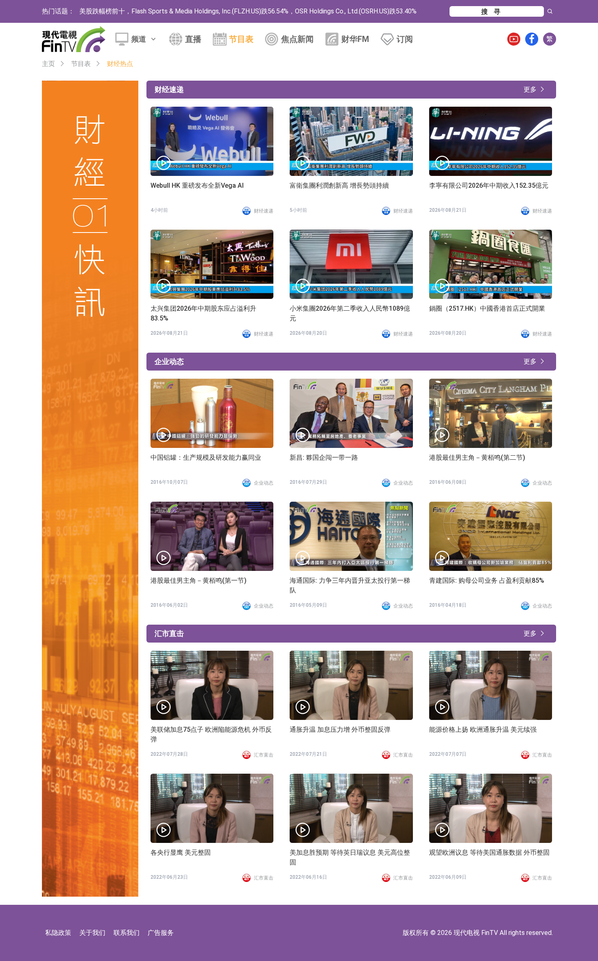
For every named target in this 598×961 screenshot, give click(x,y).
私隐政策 (58, 933)
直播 (193, 39)
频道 (138, 39)
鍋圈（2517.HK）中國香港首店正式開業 (487, 308)
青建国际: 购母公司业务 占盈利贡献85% (486, 580)
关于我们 (92, 933)
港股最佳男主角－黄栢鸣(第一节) (199, 580)
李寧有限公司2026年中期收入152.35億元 (488, 185)
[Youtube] (513, 39)
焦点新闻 (297, 39)
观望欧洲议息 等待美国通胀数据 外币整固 (489, 852)
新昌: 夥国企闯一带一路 (324, 457)
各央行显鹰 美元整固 (181, 852)
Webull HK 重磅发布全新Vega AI (197, 185)
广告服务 (161, 933)
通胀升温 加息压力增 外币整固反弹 (340, 729)
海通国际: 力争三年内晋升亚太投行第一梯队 (350, 585)
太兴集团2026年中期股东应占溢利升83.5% (203, 313)
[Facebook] (531, 39)
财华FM (355, 39)
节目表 (241, 39)
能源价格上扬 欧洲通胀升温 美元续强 (483, 729)
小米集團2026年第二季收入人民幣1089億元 (350, 313)
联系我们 (126, 933)
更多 (530, 89)
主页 (48, 64)
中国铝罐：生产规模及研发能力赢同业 (206, 457)
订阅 (405, 39)
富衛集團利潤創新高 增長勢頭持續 (339, 185)
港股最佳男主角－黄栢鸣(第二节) (477, 457)
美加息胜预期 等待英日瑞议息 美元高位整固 (350, 857)
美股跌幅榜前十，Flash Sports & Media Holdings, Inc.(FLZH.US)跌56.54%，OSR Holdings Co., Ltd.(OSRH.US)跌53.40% (248, 11)
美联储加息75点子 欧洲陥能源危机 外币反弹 (211, 734)
